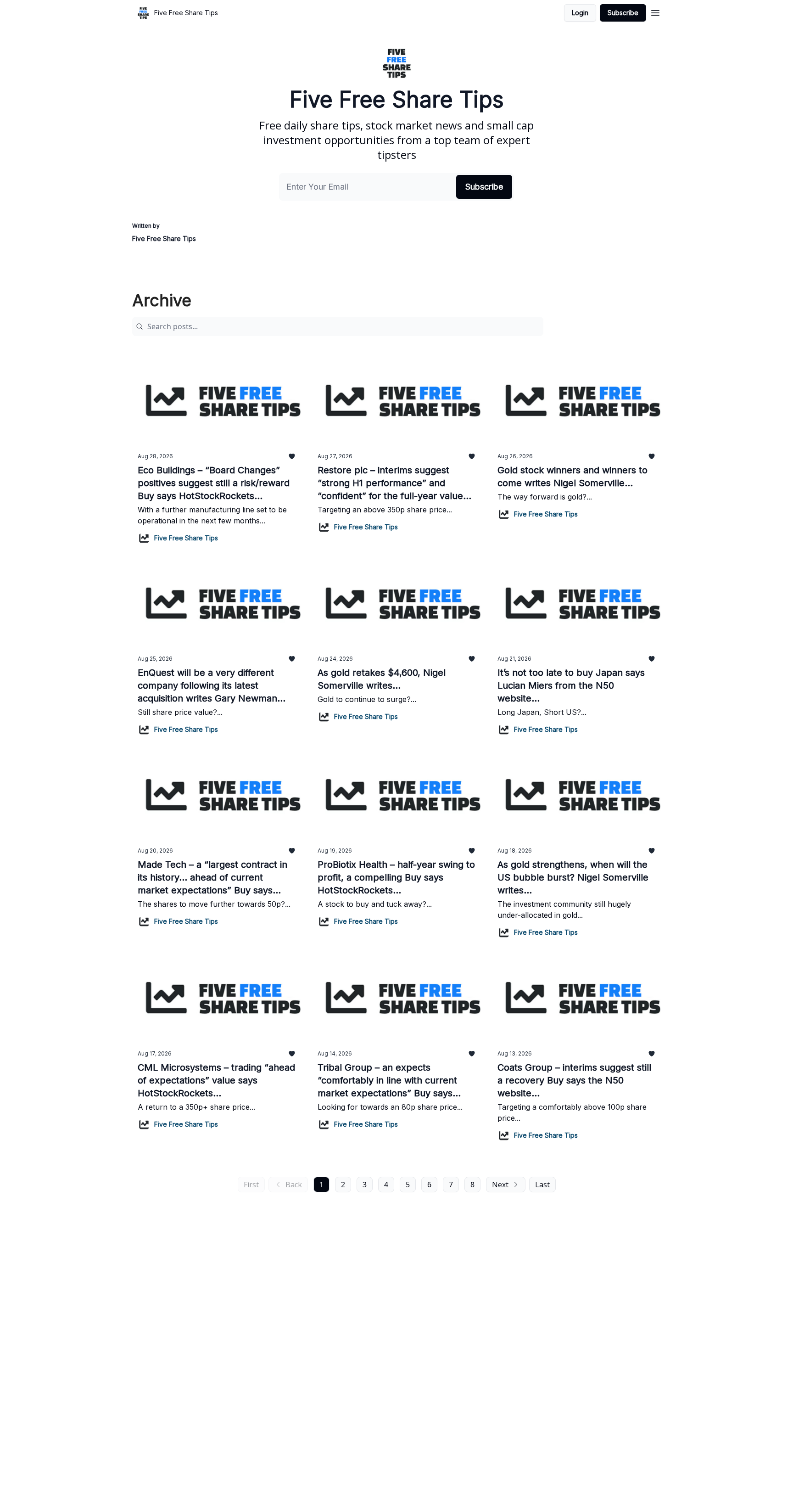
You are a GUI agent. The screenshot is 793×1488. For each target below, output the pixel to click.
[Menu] (655, 11)
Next (500, 1184)
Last (542, 1184)
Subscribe (623, 13)
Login (580, 13)
